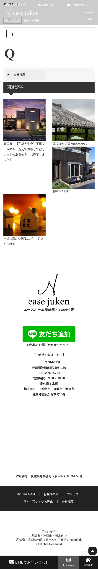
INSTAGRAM (26, 494)
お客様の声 (51, 494)
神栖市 (46, 389)
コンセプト (74, 494)
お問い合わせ (49, 5)
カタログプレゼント (81, 5)
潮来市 (69, 389)
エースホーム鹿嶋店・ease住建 (49, 309)
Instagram (68, 565)
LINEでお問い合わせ (31, 562)
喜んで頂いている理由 (38, 501)
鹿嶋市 (58, 389)
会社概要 (20, 74)
